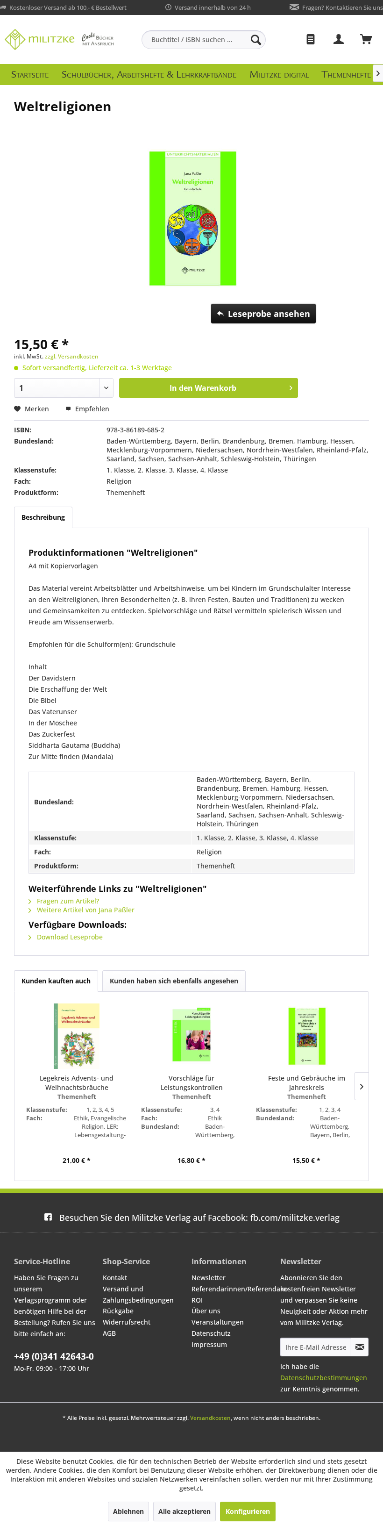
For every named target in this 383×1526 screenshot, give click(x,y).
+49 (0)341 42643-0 (54, 1356)
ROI (197, 1300)
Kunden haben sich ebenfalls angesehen (174, 980)
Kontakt (115, 1277)
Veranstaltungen (218, 1322)
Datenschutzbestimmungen (323, 1377)
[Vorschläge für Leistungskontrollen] (191, 1036)
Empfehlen (91, 408)
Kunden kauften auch (56, 980)
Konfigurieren (248, 1511)
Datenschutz (211, 1333)
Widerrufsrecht (126, 1322)
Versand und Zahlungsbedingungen (138, 1294)
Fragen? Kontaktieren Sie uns (342, 7)
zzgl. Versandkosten (72, 356)
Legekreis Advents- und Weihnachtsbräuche (76, 1083)
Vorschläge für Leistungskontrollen (192, 1083)
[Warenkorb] (366, 39)
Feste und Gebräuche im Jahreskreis (306, 1083)
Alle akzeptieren (184, 1511)
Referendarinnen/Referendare (234, 1288)
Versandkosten (210, 1418)
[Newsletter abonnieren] (360, 1347)
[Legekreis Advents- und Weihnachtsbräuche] (76, 1036)
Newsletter (209, 1277)
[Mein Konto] (339, 39)
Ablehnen (128, 1511)
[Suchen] (256, 39)
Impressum (209, 1344)
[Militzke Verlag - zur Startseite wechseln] (59, 39)
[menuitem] (204, 39)
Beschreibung (43, 517)
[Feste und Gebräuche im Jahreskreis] (306, 1036)
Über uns (206, 1310)
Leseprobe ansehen (269, 313)
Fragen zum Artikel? (67, 900)
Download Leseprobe (69, 936)
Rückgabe (118, 1310)
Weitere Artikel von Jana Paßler (85, 909)
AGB (109, 1333)
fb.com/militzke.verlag (199, 1217)
